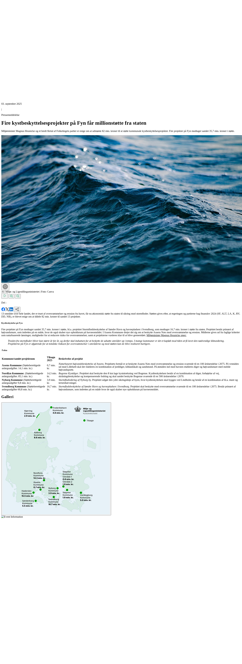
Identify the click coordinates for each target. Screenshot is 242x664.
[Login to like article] (5, 287)
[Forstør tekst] (11, 296)
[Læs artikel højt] (4, 296)
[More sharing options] (17, 309)
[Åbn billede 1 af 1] (56, 458)
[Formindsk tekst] (18, 296)
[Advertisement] (14, 50)
